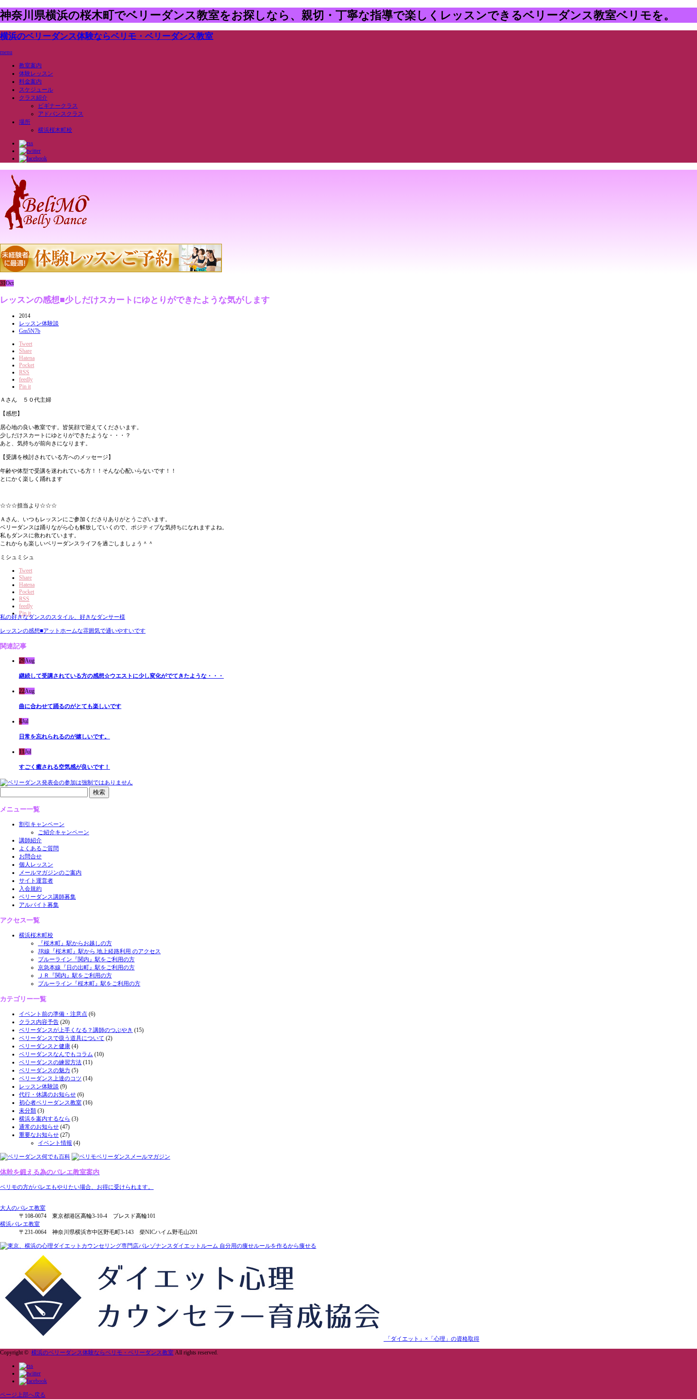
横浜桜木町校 (55, 130)
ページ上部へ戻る (23, 1394)
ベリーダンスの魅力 (44, 1070)
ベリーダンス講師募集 (47, 896)
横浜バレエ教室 (20, 1224)
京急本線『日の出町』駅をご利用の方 (86, 967)
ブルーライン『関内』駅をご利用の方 (86, 959)
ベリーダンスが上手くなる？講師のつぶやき (76, 1030)
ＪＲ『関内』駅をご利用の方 (75, 975)
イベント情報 (55, 1143)
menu (6, 52)
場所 (24, 122)
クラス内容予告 (39, 1022)
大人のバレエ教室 (23, 1208)
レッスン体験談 (39, 323)
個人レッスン (36, 864)
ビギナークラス (58, 105)
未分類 (27, 1110)
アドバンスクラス (60, 113)
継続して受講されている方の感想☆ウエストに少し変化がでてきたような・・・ (121, 675)
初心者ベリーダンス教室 (50, 1102)
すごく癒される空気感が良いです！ (64, 767)
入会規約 (30, 888)
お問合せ (30, 856)
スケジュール (36, 89)
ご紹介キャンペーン (63, 832)
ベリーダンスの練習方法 (50, 1062)
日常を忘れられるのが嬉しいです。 (64, 736)
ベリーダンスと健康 (44, 1046)
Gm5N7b (29, 331)
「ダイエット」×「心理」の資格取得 (431, 1338)
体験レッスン (36, 73)
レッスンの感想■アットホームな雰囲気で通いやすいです (73, 630)
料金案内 (30, 81)
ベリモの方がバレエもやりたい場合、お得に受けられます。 (77, 1187)
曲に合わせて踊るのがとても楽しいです (70, 706)
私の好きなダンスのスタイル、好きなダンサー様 (62, 617)
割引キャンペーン (41, 824)
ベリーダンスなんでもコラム (56, 1054)
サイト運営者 (36, 880)
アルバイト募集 (39, 905)
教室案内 (30, 65)
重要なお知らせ (39, 1135)
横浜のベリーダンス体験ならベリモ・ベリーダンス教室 (106, 36)
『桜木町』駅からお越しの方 (75, 943)
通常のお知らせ (39, 1126)
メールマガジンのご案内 (50, 872)
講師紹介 (30, 840)
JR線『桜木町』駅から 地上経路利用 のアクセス (99, 951)
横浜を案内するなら (44, 1118)
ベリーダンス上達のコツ (50, 1078)
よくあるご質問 (39, 848)
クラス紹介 (33, 97)
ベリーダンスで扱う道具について (61, 1038)
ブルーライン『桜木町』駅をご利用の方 (89, 983)
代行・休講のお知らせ (47, 1094)
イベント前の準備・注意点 (53, 1014)
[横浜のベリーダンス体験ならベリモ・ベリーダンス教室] (47, 231)
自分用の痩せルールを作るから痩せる (267, 1246)
